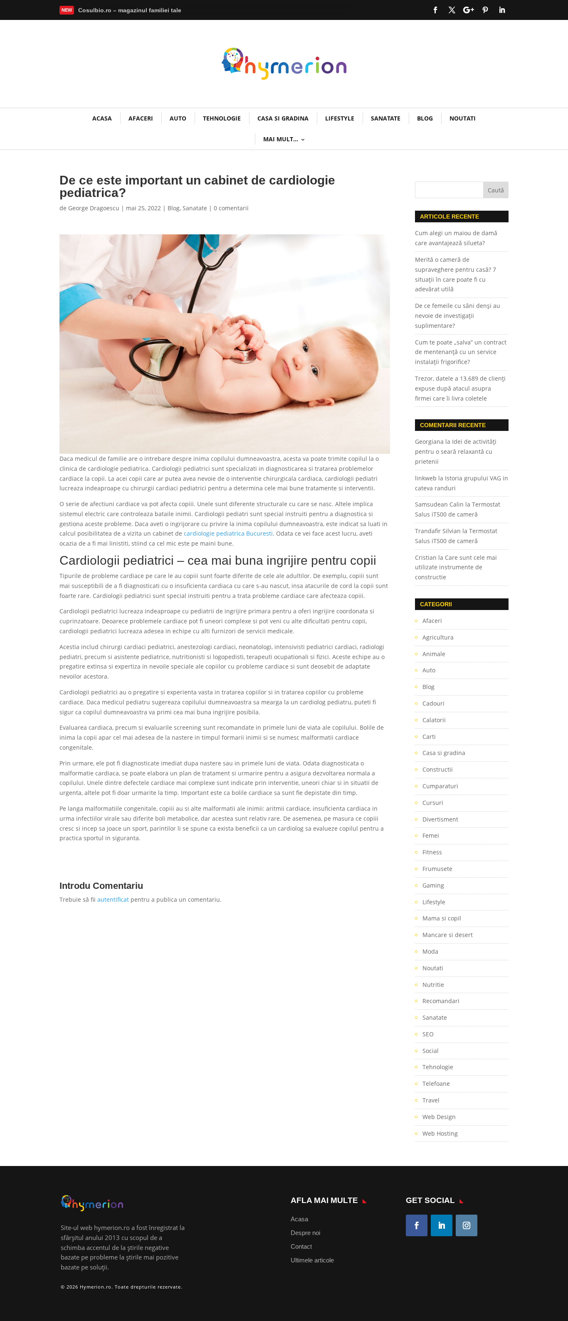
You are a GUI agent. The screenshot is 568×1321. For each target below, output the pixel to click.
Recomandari (440, 1001)
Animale (433, 654)
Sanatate (385, 118)
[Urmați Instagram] (466, 1225)
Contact (301, 1246)
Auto (178, 118)
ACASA (102, 118)
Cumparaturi (440, 786)
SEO (428, 1034)
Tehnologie (222, 118)
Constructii (437, 769)
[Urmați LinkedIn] (502, 10)
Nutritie (433, 985)
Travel (431, 1100)
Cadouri (433, 703)
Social (430, 1051)
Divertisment (440, 819)
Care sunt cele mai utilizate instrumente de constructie (456, 567)
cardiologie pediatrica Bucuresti (228, 533)
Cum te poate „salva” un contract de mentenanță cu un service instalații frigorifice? (460, 352)
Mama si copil (441, 918)
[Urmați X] (452, 10)
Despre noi (305, 1232)
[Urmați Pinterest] (485, 10)
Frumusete (437, 869)
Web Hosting (440, 1133)
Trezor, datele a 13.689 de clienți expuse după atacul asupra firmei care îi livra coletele (460, 388)
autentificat (113, 899)
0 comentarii (231, 208)
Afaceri (140, 118)
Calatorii (434, 720)
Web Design (439, 1117)
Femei (430, 835)
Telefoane (436, 1083)
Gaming (433, 885)
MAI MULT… (280, 139)
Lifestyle (339, 118)
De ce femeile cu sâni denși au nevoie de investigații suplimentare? (457, 316)
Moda (430, 951)
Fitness (432, 852)
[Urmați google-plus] (468, 10)
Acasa (299, 1219)
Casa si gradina (283, 118)
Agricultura (438, 637)
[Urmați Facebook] (435, 10)
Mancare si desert (447, 935)
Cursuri (432, 803)
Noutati (462, 118)
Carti (429, 736)
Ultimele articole (312, 1260)
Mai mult (97, 12)
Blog (425, 118)
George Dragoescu (93, 208)
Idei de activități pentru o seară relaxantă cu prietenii (455, 451)
